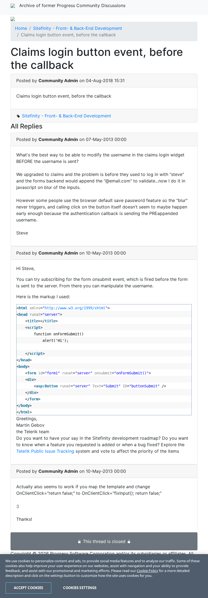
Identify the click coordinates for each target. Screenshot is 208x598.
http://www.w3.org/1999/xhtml (75, 308)
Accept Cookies (28, 587)
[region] (104, 576)
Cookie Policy (147, 570)
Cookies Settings (79, 587)
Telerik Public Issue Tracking (45, 451)
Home (21, 28)
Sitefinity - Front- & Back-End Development (77, 28)
